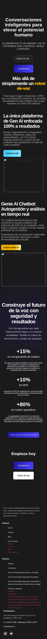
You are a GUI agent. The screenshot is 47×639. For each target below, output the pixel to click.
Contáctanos (12, 568)
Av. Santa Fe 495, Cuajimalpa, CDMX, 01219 (20, 622)
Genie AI (11, 532)
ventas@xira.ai (9, 626)
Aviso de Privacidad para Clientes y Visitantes (23, 572)
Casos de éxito (13, 541)
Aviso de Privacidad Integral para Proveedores (23, 577)
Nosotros (11, 563)
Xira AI (10, 528)
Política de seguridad (15, 588)
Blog (9, 537)
